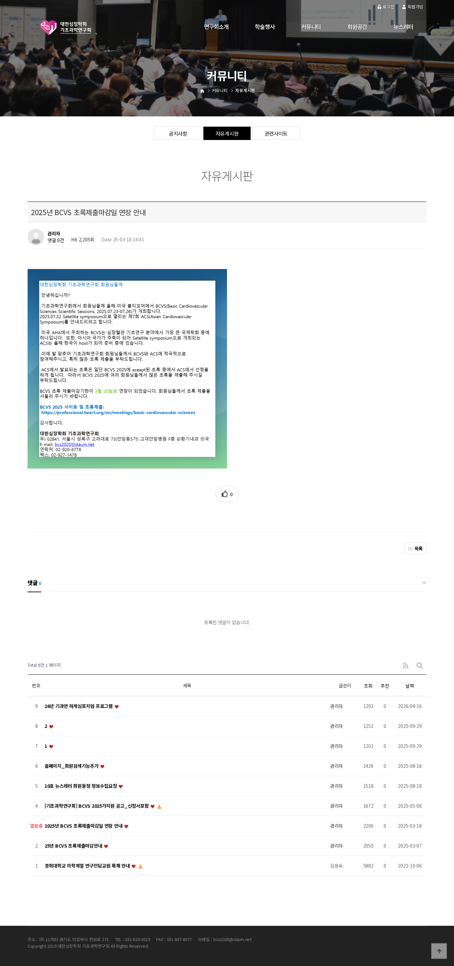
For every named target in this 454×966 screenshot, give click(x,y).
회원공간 (357, 27)
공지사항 (178, 133)
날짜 (409, 685)
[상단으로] (439, 951)
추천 (385, 685)
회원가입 (415, 6)
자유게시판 (227, 133)
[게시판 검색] (419, 665)
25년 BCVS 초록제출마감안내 (74, 845)
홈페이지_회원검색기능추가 (72, 765)
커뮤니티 (311, 27)
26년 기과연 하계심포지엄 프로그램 (79, 706)
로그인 (388, 6)
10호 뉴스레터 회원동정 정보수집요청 (81, 785)
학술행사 (265, 27)
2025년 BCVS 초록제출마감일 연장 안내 (84, 825)
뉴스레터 (403, 27)
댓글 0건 (56, 240)
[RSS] (405, 665)
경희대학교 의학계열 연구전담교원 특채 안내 (88, 865)
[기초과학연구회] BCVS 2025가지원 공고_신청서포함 (97, 805)
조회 (368, 685)
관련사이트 (276, 133)
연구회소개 (216, 27)
